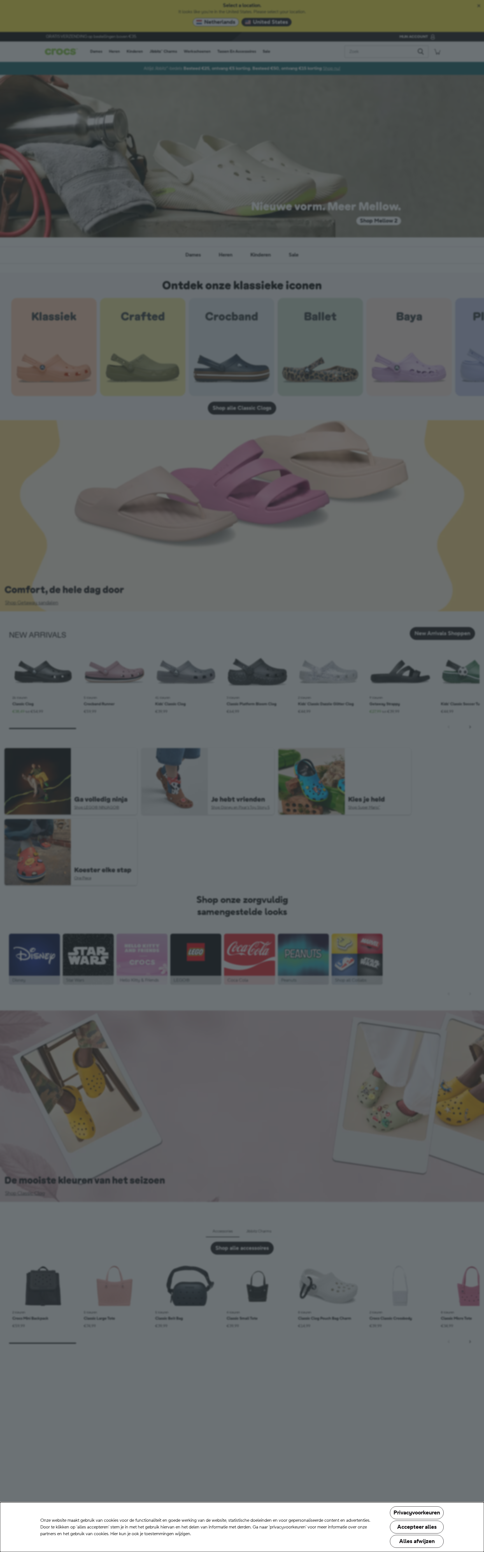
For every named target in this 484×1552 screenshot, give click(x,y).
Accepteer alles (417, 1527)
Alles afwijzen (417, 1541)
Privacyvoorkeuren (417, 1512)
